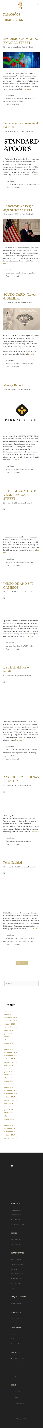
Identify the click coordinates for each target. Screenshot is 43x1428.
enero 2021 (8, 1014)
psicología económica (19, 753)
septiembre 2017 (10, 1138)
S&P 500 (24, 646)
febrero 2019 (9, 1084)
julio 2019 (8, 1068)
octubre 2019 (9, 1059)
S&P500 (15, 101)
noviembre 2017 (10, 1132)
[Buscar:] (21, 983)
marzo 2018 (9, 1119)
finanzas (23, 938)
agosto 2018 (9, 1103)
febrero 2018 (9, 1122)
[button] (2, 5)
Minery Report (13, 385)
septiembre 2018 (10, 1100)
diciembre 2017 (10, 1129)
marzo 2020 (9, 1043)
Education (15, 1203)
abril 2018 (8, 1116)
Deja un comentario (13, 105)
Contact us (16, 1352)
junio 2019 (8, 1071)
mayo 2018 (8, 1113)
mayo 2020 (8, 1037)
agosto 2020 (9, 1030)
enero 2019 (8, 1087)
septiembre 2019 (10, 1062)
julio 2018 (8, 1106)
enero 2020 (8, 1049)
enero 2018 (8, 1125)
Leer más (28, 89)
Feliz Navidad (12, 862)
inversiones (14, 184)
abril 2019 (8, 1078)
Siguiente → (21, 963)
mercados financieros (26, 184)
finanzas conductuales (13, 749)
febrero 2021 (9, 1011)
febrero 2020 (9, 1046)
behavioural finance (13, 938)
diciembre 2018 (10, 1090)
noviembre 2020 (10, 1021)
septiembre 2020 (10, 1027)
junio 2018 (8, 1110)
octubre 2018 (9, 1097)
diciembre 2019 (10, 1052)
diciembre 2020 (10, 1018)
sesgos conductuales (10, 756)
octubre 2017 (9, 1135)
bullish (14, 98)
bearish (8, 98)
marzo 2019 (9, 1081)
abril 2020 (8, 1040)
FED (7, 184)
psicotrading (32, 753)
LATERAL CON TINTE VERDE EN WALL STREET (19, 494)
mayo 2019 (8, 1075)
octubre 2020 (9, 1024)
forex (7, 841)
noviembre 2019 (10, 1056)
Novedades (10, 95)
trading (21, 101)
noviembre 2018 (10, 1094)
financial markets (23, 98)
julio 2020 (8, 1033)
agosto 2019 (9, 1065)
